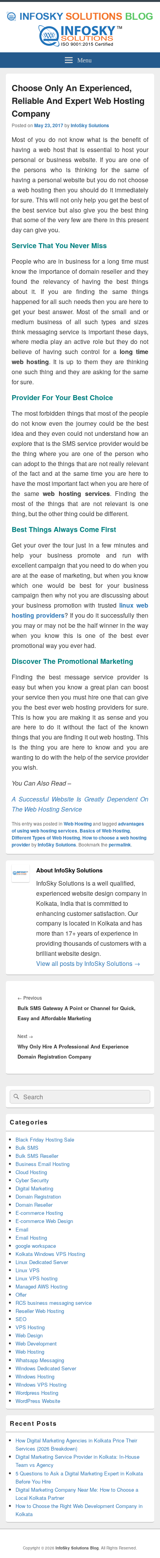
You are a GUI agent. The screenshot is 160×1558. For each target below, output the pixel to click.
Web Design (29, 1335)
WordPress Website (38, 1400)
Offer (21, 1294)
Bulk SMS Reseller (37, 1155)
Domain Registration (38, 1196)
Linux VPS (28, 1270)
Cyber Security (32, 1180)
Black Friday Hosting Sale (45, 1139)
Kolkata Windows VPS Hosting (50, 1253)
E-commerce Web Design (44, 1221)
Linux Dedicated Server (42, 1262)
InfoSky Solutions (90, 125)
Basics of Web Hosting (105, 830)
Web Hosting (78, 823)
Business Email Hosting (43, 1164)
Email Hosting (31, 1237)
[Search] (15, 1097)
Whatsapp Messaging (40, 1360)
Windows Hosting (35, 1376)
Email (22, 1229)
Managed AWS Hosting (42, 1286)
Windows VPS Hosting (41, 1384)
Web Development (36, 1343)
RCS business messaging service (54, 1302)
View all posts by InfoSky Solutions (88, 963)
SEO (21, 1319)
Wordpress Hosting (37, 1392)
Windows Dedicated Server (46, 1368)
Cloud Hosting (31, 1172)
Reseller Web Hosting (40, 1310)
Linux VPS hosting (36, 1278)
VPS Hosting (30, 1327)
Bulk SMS (27, 1147)
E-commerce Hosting (39, 1212)
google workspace (36, 1245)
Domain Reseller (34, 1204)
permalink (120, 844)
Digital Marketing (34, 1188)
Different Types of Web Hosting (46, 837)
